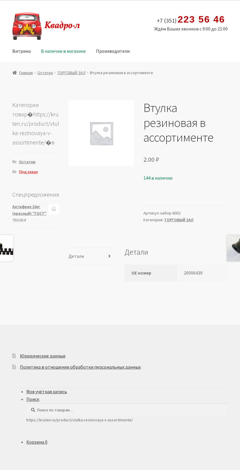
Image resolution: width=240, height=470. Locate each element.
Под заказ (28, 171)
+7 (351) (191, 20)
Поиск (32, 399)
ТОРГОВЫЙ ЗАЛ (71, 72)
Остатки (45, 72)
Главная (26, 72)
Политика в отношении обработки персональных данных (80, 367)
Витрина (21, 51)
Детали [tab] (76, 256)
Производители (113, 51)
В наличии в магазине (63, 51)
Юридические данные (43, 356)
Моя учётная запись (46, 391)
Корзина (36, 442)
